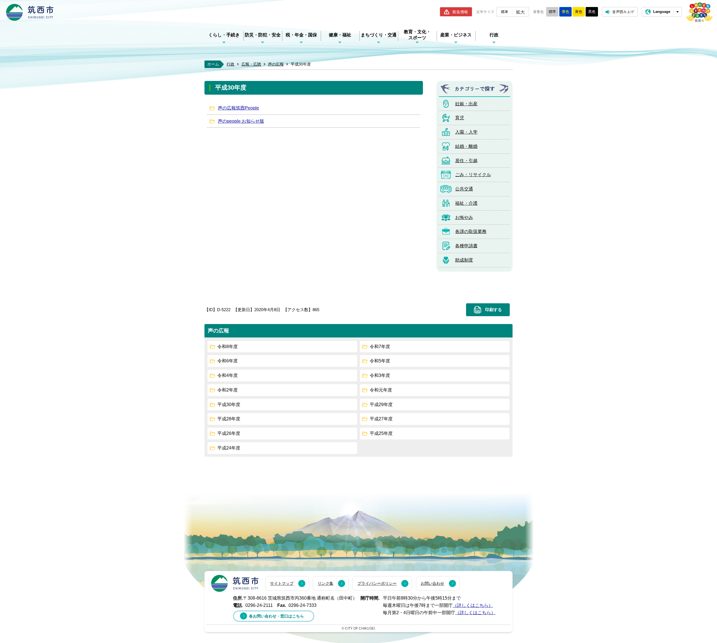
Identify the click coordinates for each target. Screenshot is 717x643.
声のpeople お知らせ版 (241, 121)
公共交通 (464, 189)
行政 (494, 34)
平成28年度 (228, 418)
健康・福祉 (340, 34)
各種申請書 (466, 245)
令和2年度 (227, 390)
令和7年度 (380, 346)
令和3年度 (380, 375)
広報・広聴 (251, 64)
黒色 (591, 12)
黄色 (578, 12)
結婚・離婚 (466, 146)
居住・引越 (466, 160)
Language (661, 12)
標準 (504, 11)
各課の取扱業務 (470, 231)
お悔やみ (464, 217)
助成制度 (464, 260)
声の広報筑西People (238, 108)
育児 (459, 117)
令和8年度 (227, 346)
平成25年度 (381, 433)
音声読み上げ (623, 11)
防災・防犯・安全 (263, 34)
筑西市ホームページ (29, 12)
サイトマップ (282, 583)
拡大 (520, 11)
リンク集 (325, 583)
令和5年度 (380, 360)
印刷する (493, 309)
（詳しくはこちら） (473, 605)
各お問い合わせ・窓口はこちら (276, 616)
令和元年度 (381, 390)
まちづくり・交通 (379, 34)
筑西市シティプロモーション (699, 12)
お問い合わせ (432, 583)
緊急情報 (460, 12)
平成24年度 (228, 448)
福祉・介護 (466, 203)
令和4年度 (227, 375)
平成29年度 (381, 404)
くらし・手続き (224, 34)
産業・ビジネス (456, 34)
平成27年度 (381, 418)
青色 (565, 12)
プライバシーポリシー (377, 583)
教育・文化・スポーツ (417, 34)
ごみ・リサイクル (473, 174)
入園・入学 (466, 132)
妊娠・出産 (466, 103)
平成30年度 (228, 404)
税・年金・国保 (301, 34)
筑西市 (235, 583)
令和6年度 (227, 360)
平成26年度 (228, 433)
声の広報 (276, 64)
